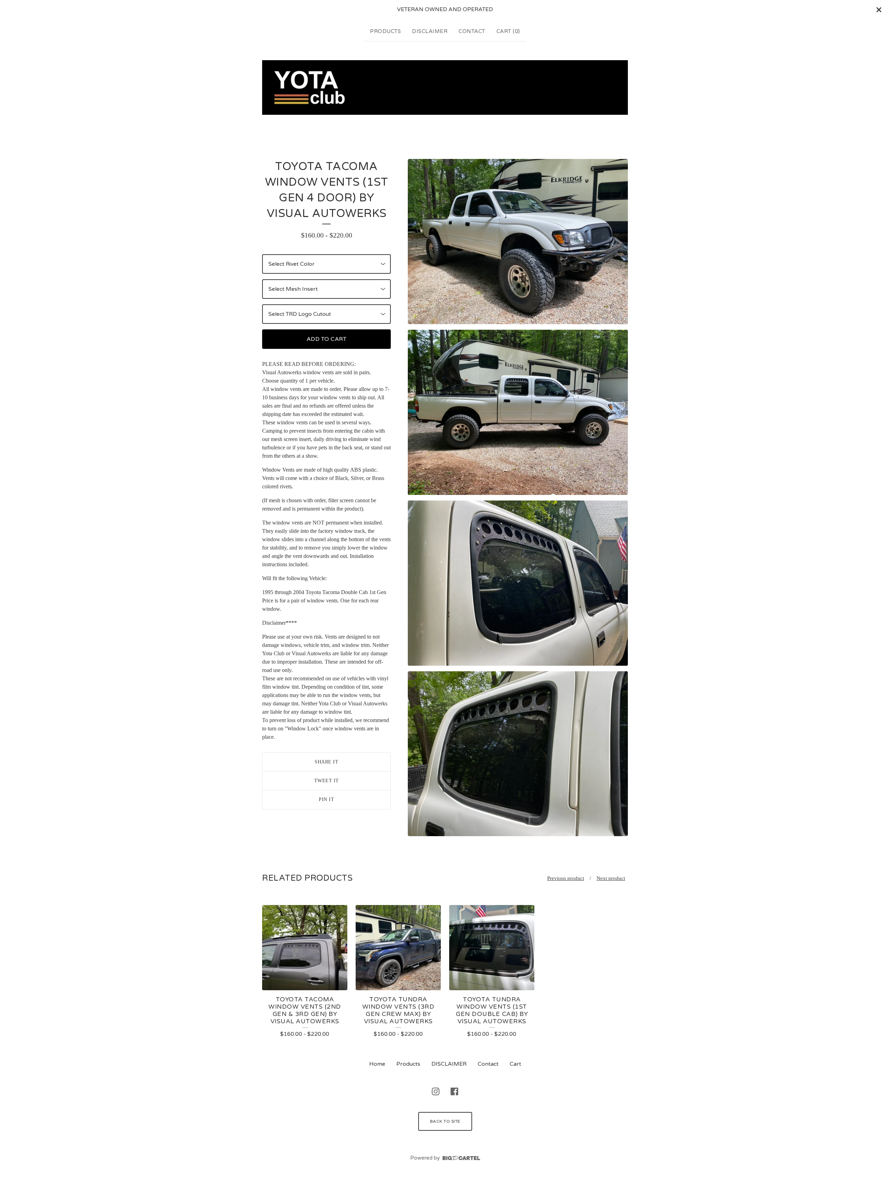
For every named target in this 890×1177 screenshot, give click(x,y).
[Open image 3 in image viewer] (518, 583)
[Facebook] (454, 1091)
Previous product (565, 878)
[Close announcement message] (878, 9)
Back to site (445, 1121)
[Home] (445, 87)
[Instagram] (435, 1091)
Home (377, 1063)
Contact (472, 31)
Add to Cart (327, 339)
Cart (515, 1063)
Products (385, 31)
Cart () (508, 31)
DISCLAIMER (429, 31)
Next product (611, 878)
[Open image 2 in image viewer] (518, 412)
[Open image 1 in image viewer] (518, 241)
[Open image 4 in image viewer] (518, 753)
